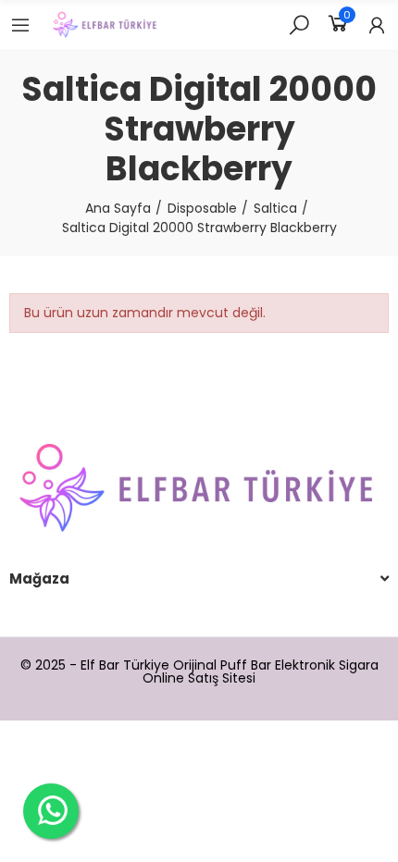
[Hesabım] (377, 25)
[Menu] (20, 25)
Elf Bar (100, 665)
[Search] (299, 24)
